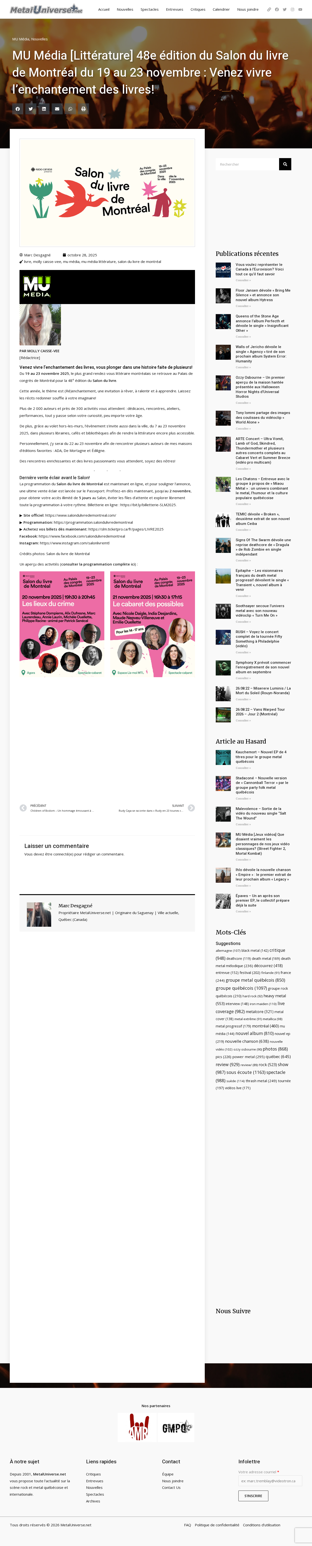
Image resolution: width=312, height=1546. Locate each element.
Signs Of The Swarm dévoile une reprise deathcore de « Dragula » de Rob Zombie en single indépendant (263, 547)
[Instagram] (292, 9)
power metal (248, 1056)
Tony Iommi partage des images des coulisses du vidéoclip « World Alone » (263, 417)
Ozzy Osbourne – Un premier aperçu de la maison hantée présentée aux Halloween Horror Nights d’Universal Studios (260, 387)
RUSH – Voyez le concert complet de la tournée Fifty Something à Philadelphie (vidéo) (259, 639)
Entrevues (174, 9)
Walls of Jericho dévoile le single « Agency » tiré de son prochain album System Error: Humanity (261, 354)
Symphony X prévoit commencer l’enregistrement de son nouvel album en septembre (263, 667)
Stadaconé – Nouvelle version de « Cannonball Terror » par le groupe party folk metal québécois (262, 785)
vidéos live (238, 1088)
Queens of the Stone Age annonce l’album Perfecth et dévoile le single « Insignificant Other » (262, 323)
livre (27, 261)
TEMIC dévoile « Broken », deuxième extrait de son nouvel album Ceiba (263, 519)
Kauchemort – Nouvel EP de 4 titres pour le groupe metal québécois (261, 756)
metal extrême (248, 1019)
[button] (17, 108)
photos (275, 1049)
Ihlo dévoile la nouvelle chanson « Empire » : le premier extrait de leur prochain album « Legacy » (263, 874)
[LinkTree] (269, 9)
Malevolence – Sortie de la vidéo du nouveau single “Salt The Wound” (261, 813)
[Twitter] (285, 9)
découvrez (268, 965)
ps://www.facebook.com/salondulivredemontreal (84, 536)
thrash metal (261, 1080)
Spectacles (150, 9)
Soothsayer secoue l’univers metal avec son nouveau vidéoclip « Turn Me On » (260, 610)
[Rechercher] (285, 164)
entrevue (227, 972)
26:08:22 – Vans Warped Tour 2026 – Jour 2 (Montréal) (260, 712)
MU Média (20, 38)
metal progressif (233, 1026)
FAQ (187, 1524)
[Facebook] (277, 9)
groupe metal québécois (255, 980)
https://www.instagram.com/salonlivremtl (74, 542)
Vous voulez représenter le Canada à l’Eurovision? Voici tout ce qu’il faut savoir (260, 269)
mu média (71, 261)
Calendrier (221, 9)
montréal (265, 1026)
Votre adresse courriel (258, 1471)
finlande (270, 973)
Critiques (198, 9)
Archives (93, 1501)
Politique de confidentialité (217, 1524)
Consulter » (243, 280)
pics (223, 1056)
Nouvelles (125, 9)
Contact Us (171, 1487)
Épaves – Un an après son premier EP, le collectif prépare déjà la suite (263, 900)
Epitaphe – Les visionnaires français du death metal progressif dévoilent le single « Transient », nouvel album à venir (262, 580)
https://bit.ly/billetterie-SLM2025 (148, 504)
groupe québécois (241, 988)
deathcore (238, 958)
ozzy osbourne (248, 1049)
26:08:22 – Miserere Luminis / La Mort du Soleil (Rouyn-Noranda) (263, 691)
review (228, 1064)
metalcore (259, 1011)
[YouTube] (300, 9)
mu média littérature (98, 261)
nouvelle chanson (247, 1041)
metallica (273, 1019)
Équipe (168, 1474)
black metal (255, 950)
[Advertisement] (107, 740)
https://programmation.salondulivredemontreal (93, 522)
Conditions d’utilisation (261, 1524)
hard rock (253, 996)
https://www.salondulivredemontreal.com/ (80, 515)
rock (268, 1064)
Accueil (103, 9)
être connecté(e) (59, 854)
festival (250, 972)
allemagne (228, 950)
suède (235, 1081)
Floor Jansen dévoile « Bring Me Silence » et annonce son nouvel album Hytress (263, 295)
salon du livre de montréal (139, 261)
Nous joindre (248, 9)
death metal (266, 958)
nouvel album (254, 1033)
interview (237, 1003)
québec (278, 1056)
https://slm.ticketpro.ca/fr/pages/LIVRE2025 (126, 529)
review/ (249, 1065)
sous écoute (245, 1072)
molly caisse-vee (47, 261)
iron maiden (263, 1004)
